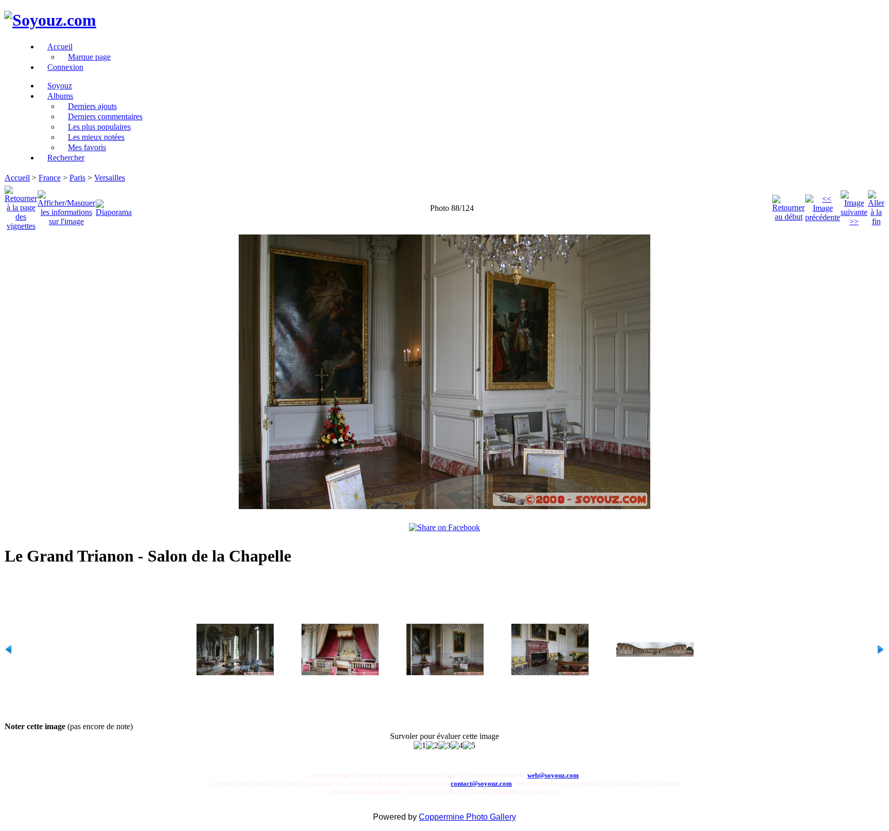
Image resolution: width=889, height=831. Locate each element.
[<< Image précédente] (822, 205)
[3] (444, 745)
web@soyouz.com (553, 775)
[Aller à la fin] (876, 205)
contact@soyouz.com (481, 783)
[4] (457, 745)
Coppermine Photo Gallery (467, 816)
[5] (469, 745)
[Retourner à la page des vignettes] (21, 205)
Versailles (109, 177)
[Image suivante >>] (854, 205)
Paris (77, 177)
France (50, 177)
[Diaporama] (114, 205)
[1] (420, 745)
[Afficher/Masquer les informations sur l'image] (66, 205)
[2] (432, 745)
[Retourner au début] (788, 205)
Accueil (17, 177)
